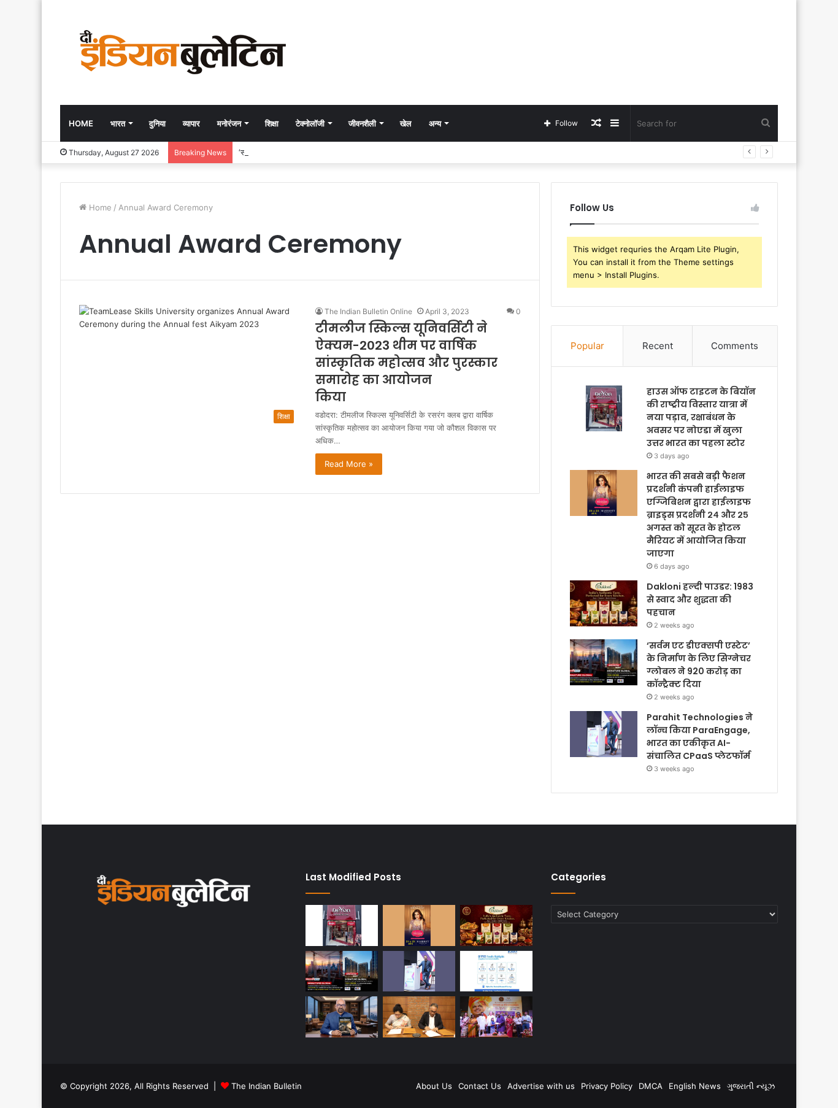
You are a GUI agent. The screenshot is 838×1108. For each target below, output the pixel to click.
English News (695, 1086)
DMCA (651, 1086)
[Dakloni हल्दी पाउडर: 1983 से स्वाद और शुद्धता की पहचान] (603, 603)
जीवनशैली (362, 123)
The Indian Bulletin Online (368, 311)
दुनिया (157, 123)
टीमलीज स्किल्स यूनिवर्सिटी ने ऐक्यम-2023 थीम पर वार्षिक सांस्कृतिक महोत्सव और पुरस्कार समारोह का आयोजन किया (406, 363)
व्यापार (191, 123)
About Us (434, 1086)
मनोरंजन (229, 123)
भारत (117, 123)
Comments (734, 346)
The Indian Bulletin (266, 1086)
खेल (406, 123)
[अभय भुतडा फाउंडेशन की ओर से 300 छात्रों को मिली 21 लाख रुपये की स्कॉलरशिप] (496, 1016)
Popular (587, 346)
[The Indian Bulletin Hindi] (183, 52)
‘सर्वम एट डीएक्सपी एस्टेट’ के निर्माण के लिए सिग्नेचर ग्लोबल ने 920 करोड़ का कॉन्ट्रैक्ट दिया (699, 664)
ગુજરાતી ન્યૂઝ (751, 1086)
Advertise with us (541, 1086)
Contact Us (479, 1086)
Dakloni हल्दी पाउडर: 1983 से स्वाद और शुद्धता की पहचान (700, 599)
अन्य (435, 123)
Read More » (349, 464)
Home (81, 123)
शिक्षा (272, 123)
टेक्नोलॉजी (310, 123)
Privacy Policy (606, 1086)
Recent (657, 346)
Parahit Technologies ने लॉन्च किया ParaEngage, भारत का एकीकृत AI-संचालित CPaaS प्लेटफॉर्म (700, 736)
